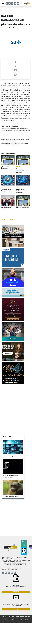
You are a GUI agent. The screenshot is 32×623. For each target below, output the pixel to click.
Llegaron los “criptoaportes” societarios (21, 191)
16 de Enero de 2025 (7, 28)
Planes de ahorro (24, 128)
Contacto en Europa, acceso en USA (12, 456)
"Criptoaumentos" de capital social (7, 190)
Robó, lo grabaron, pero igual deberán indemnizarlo (10, 476)
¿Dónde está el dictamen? (5, 168)
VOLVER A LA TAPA (7, 220)
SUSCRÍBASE (16, 609)
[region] (16, 397)
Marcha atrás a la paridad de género (7, 208)
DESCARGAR (16, 591)
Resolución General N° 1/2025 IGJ (8, 128)
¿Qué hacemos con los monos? (11, 496)
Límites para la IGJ (22, 207)
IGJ (18, 128)
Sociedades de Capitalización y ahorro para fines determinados (15, 130)
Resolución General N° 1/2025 (14, 86)
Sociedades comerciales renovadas (20, 171)
